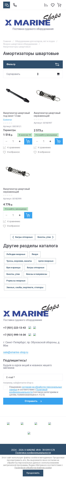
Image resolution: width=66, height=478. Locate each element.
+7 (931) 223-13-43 (14, 328)
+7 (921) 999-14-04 (14, 335)
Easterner (7, 120)
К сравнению (13, 147)
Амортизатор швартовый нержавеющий (47, 114)
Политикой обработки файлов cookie (33, 467)
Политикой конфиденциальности (28, 390)
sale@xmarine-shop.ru (15, 352)
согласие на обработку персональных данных (35, 388)
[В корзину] (28, 141)
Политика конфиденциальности (33, 452)
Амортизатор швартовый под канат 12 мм (16, 114)
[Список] (58, 74)
